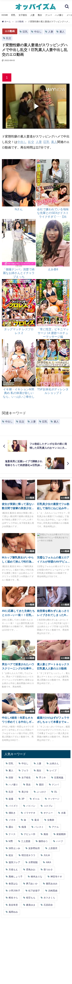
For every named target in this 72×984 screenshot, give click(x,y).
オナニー (48, 813)
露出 (11, 827)
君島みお (30, 869)
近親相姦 (58, 777)
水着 (63, 813)
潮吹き (12, 813)
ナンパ (48, 15)
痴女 (39, 770)
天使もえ (13, 869)
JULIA (47, 855)
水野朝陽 (33, 862)
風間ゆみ (13, 912)
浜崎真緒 (52, 891)
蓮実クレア (14, 862)
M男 (11, 841)
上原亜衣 (52, 848)
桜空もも (30, 898)
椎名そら (13, 898)
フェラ (25, 770)
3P (23, 799)
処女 (11, 855)
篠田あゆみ (51, 883)
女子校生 (23, 15)
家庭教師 (61, 834)
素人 (62, 31)
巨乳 (13, 15)
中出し (38, 31)
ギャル (36, 799)
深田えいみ (14, 848)
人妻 (32, 15)
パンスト (39, 827)
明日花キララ (28, 855)
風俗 (46, 834)
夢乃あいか (32, 883)
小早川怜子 (14, 891)
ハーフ (59, 841)
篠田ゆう (43, 841)
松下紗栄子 (34, 891)
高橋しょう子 (15, 876)
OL (55, 792)
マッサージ (53, 799)
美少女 (25, 792)
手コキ (42, 777)
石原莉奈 (48, 905)
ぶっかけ (41, 792)
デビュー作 (29, 834)
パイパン (30, 806)
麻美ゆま (30, 905)
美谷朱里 (13, 905)
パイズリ (13, 806)
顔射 (11, 777)
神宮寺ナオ (56, 876)
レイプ (53, 770)
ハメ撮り (59, 15)
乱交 (8, 38)
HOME (5, 15)
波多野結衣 (34, 848)
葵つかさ (48, 869)
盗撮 (11, 799)
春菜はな (13, 883)
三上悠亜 (25, 841)
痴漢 (24, 827)
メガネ (12, 820)
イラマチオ (29, 813)
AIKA (48, 862)
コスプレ (48, 806)
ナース (12, 834)
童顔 (41, 784)
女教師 (50, 820)
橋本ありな (36, 876)
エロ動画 (10, 31)
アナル (55, 827)
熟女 (40, 15)
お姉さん (54, 763)
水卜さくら (49, 898)
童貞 (36, 820)
